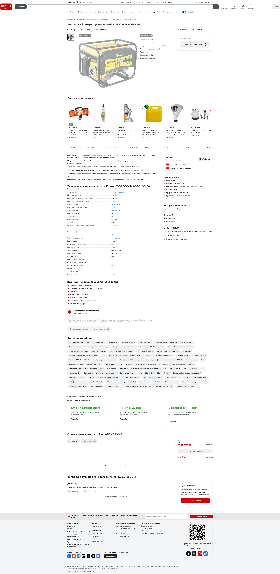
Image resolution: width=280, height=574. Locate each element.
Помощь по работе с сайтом (152, 533)
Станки (140, 12)
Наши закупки (97, 541)
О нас (69, 529)
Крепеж (93, 12)
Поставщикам (97, 533)
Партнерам (96, 539)
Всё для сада (103, 12)
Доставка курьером (124, 526)
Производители (73, 537)
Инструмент (82, 12)
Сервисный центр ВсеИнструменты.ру (148, 527)
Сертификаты (72, 534)
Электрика (115, 12)
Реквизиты (71, 526)
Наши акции (96, 526)
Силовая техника (128, 12)
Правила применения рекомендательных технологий (79, 543)
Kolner (169, 157)
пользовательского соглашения (141, 566)
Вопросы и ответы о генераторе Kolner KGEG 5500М (101, 476)
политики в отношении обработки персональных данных (107, 566)
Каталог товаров (73, 547)
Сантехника (167, 12)
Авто (177, 12)
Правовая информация (76, 539)
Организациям (97, 536)
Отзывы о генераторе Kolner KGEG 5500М (94, 434)
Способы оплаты (122, 536)
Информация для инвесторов (78, 531)
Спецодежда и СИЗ (153, 12)
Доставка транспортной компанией (125, 530)
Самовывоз (120, 533)
